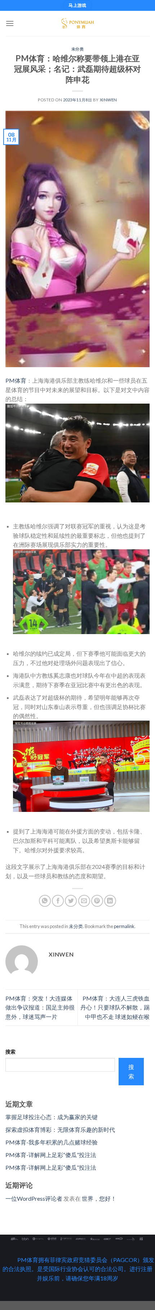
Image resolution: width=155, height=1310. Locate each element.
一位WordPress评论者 (33, 1198)
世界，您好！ (99, 1198)
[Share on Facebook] (58, 901)
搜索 (10, 1052)
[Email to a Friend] (84, 901)
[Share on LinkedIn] (110, 901)
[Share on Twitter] (71, 901)
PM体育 (15, 380)
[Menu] (9, 23)
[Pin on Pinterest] (97, 901)
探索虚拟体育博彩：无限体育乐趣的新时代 (60, 1129)
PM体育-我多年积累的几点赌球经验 (51, 1142)
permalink (124, 926)
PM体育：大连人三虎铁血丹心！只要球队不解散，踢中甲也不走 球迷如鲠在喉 (115, 1007)
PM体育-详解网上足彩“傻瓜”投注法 (50, 1154)
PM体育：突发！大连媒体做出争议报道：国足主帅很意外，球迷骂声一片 (40, 1007)
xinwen (108, 99)
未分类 (77, 49)
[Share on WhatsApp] (45, 901)
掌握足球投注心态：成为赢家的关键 (51, 1116)
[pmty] (77, 23)
